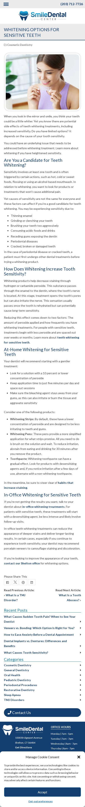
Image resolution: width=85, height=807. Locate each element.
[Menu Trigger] (6, 4)
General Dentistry (16, 670)
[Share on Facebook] (7, 582)
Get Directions (23, 747)
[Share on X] (15, 582)
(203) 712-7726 (71, 4)
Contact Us (21, 712)
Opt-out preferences (40, 801)
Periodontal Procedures (20, 685)
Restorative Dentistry (19, 690)
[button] (79, 757)
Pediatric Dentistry (17, 680)
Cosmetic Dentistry (19, 44)
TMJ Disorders (14, 700)
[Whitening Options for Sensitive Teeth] (23, 582)
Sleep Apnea (12, 695)
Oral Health (12, 675)
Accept (42, 792)
